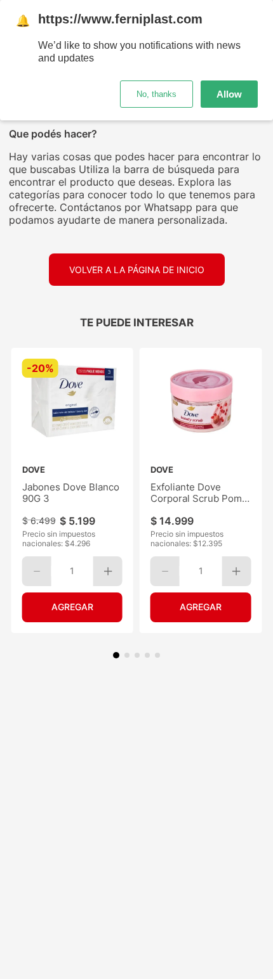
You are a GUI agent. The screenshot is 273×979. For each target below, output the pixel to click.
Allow (229, 94)
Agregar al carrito (72, 607)
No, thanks (156, 94)
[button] (116, 655)
